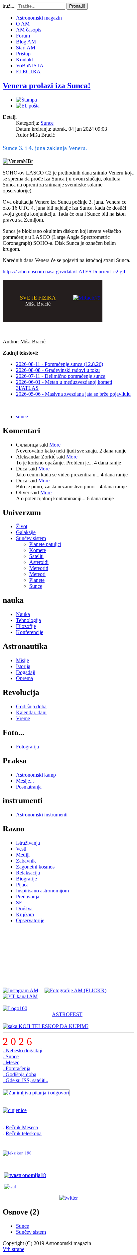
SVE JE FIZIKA (38, 298)
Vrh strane (13, 1249)
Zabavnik (26, 861)
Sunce (47, 123)
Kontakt (24, 59)
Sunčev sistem (31, 538)
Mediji (23, 855)
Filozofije (26, 626)
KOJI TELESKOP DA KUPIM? (52, 1026)
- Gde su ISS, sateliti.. (25, 1080)
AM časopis (28, 30)
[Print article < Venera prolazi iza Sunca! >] (26, 100)
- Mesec (11, 1062)
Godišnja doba (31, 706)
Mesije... (25, 781)
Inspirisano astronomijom (42, 890)
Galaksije (26, 532)
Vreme (23, 718)
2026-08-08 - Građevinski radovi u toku (58, 370)
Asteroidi (39, 562)
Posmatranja (29, 787)
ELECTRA (28, 71)
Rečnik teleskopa (24, 1133)
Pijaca (22, 884)
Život (21, 526)
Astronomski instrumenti (42, 814)
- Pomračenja (16, 1068)
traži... (9, 6)
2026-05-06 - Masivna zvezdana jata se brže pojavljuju (73, 394)
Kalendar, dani (31, 712)
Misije (22, 660)
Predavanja (27, 896)
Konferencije (29, 632)
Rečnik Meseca (22, 1127)
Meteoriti (38, 568)
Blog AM (26, 41)
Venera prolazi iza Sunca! (46, 85)
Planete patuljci (45, 544)
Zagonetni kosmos (35, 867)
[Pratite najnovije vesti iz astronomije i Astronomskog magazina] (68, 1198)
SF (19, 902)
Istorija (23, 666)
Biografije (26, 878)
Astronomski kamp (36, 775)
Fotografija (27, 746)
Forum (23, 35)
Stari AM (25, 47)
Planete (37, 580)
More (55, 445)
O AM (23, 24)
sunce (22, 416)
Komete (37, 550)
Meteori (37, 574)
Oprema (24, 678)
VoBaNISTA (30, 65)
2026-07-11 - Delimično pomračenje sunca (60, 376)
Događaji (25, 672)
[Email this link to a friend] (28, 105)
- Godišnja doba (19, 1074)
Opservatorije (30, 920)
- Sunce (11, 1056)
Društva (24, 908)
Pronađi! (77, 6)
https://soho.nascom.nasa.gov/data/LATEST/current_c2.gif (64, 271)
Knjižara (25, 914)
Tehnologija (28, 620)
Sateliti (36, 556)
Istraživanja (28, 843)
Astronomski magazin (39, 18)
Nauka (23, 614)
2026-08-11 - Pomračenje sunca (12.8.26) (59, 364)
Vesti (21, 849)
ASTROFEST (67, 1014)
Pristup (23, 53)
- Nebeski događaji (22, 1050)
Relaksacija (28, 872)
